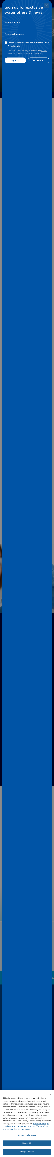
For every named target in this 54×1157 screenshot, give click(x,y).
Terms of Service (29, 53)
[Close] (46, 5)
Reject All (27, 1143)
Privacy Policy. (39, 1123)
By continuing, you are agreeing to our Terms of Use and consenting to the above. (26, 1126)
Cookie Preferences (27, 1135)
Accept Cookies (27, 1151)
